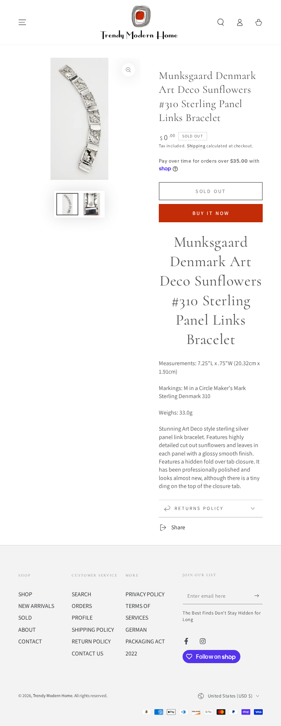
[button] (220, 22)
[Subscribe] (258, 596)
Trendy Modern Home (52, 695)
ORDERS (82, 606)
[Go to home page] (140, 22)
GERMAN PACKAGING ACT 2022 (145, 641)
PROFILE (82, 617)
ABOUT (27, 630)
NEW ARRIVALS (36, 606)
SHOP (25, 594)
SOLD (25, 617)
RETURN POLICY (91, 641)
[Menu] (22, 22)
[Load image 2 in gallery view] (91, 204)
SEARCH (81, 594)
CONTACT (30, 641)
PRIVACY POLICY (144, 594)
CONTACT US (87, 653)
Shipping (196, 145)
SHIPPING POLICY (93, 630)
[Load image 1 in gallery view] (67, 204)
